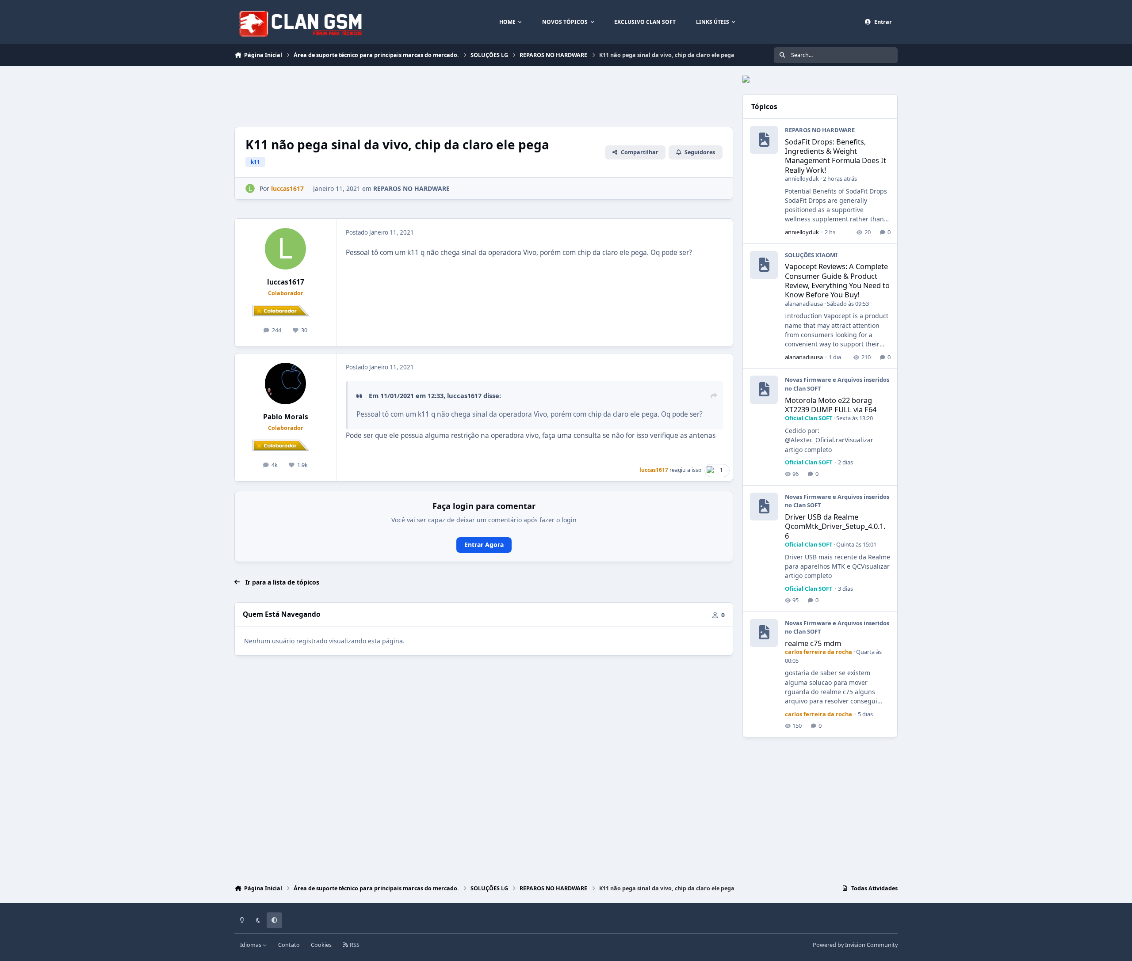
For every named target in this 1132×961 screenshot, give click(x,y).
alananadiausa (804, 304)
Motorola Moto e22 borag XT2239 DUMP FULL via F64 (830, 404)
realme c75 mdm (813, 643)
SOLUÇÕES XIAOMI (811, 255)
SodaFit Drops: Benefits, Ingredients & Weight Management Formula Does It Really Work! (835, 156)
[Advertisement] (395, 95)
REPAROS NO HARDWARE (411, 188)
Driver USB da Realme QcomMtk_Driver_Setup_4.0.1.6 (835, 526)
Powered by (855, 945)
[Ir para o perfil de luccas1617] (250, 188)
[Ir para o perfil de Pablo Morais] (285, 383)
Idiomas (251, 945)
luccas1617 (285, 282)
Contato (289, 945)
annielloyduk (802, 178)
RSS (353, 945)
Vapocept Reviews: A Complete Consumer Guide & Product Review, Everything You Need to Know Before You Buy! (837, 280)
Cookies (321, 945)
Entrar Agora (484, 544)
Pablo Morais (285, 417)
